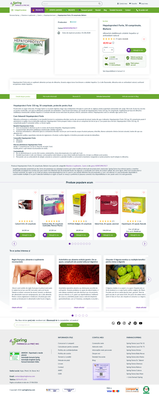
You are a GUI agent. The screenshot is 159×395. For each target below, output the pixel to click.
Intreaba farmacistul (103, 96)
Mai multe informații (50, 96)
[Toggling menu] (20, 10)
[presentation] (148, 279)
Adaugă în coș (26, 235)
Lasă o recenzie (123, 39)
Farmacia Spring (14, 15)
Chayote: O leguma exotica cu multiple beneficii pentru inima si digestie (125, 261)
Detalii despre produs (23, 96)
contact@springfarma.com (25, 376)
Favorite (134, 3)
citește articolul (17, 307)
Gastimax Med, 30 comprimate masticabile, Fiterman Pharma (52, 224)
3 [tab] (75, 243)
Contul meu (123, 3)
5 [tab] (81, 243)
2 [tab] (72, 243)
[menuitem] (38, 10)
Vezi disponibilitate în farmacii (113, 71)
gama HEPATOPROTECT (99, 166)
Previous (15, 244)
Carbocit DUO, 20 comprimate (25, 224)
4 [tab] (78, 243)
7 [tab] (86, 243)
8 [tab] (89, 243)
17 (113, 221)
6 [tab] (83, 243)
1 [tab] (69, 243)
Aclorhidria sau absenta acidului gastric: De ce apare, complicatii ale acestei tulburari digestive (78, 261)
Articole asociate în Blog (130, 96)
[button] (113, 43)
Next (145, 244)
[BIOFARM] (73, 22)
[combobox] (72, 4)
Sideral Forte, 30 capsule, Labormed (107, 224)
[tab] (23, 96)
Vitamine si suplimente (28, 15)
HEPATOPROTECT (70, 28)
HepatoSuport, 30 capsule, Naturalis (134, 224)
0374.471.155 (21, 379)
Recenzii (76, 96)
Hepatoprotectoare (50, 15)
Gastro (39, 15)
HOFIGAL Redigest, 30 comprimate (79, 224)
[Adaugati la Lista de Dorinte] (35, 192)
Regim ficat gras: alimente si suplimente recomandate (28, 261)
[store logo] (25, 3)
